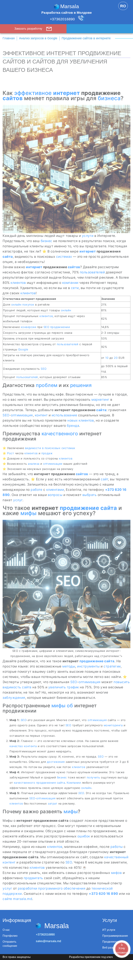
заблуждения (14, 698)
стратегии (112, 666)
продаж (46, 453)
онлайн (16, 304)
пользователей (92, 272)
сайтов (13, 98)
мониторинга (113, 725)
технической (102, 888)
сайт (104, 479)
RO (123, 6)
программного (50, 888)
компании (70, 283)
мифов (116, 873)
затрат (52, 803)
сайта (8, 257)
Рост (10, 453)
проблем (46, 385)
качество (16, 746)
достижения (56, 761)
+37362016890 (63, 19)
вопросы (55, 495)
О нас (6, 929)
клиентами (55, 490)
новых (72, 420)
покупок (28, 304)
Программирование (115, 935)
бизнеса (109, 98)
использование (64, 415)
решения (81, 385)
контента (30, 746)
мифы (28, 513)
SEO (46, 327)
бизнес (46, 241)
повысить (122, 682)
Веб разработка (112, 947)
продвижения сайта (50, 782)
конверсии (28, 327)
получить (93, 777)
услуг (18, 500)
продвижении (60, 327)
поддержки (12, 894)
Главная (9, 38)
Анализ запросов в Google (38, 38)
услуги (88, 236)
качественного (60, 434)
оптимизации (53, 463)
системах (64, 257)
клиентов (18, 283)
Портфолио (10, 935)
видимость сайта (17, 687)
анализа (33, 463)
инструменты (88, 666)
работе (36, 490)
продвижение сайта (88, 508)
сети (75, 288)
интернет (66, 93)
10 (106, 357)
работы (116, 847)
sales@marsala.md (48, 941)
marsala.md (22, 899)
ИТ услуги (108, 929)
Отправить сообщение (10, 943)
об (70, 706)
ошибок (83, 836)
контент (41, 415)
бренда (73, 426)
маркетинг (100, 400)
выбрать (89, 495)
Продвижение (111, 941)
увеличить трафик (63, 687)
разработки (27, 888)
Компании (74, 782)
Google (23, 349)
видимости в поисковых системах (50, 448)
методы (68, 666)
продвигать (33, 878)
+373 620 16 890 (103, 894)
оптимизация (22, 415)
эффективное (33, 93)
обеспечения (75, 888)
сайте (7, 899)
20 (116, 357)
